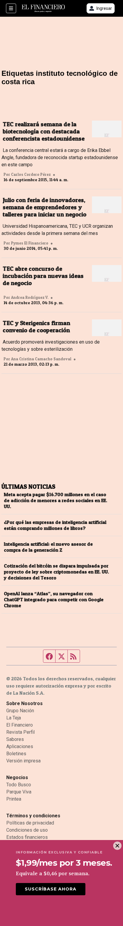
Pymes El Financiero (29, 243)
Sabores (15, 739)
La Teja (13, 718)
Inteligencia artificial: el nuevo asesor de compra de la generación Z (48, 547)
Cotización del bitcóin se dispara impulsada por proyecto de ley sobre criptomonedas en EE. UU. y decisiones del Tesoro (56, 572)
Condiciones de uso (27, 830)
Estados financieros (27, 837)
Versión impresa (23, 761)
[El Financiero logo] (43, 8)
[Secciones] (11, 8)
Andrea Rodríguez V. (29, 297)
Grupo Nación (20, 710)
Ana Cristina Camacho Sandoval (41, 358)
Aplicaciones (19, 746)
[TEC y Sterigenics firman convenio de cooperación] (107, 327)
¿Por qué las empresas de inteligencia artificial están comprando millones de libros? (55, 525)
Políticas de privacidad (30, 823)
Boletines (16, 753)
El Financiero (19, 725)
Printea (13, 799)
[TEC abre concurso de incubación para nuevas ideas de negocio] (107, 273)
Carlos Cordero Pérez (31, 174)
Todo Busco (18, 784)
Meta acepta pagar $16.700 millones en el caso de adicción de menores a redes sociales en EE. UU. (55, 500)
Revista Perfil (20, 732)
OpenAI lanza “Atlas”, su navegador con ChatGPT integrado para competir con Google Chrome (54, 599)
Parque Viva (18, 792)
